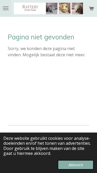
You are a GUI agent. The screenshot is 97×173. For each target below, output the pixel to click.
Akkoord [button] (76, 164)
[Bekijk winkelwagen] (91, 8)
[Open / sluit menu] (5, 8)
